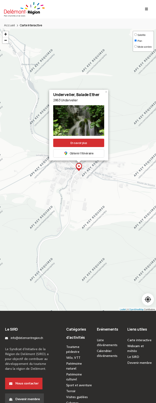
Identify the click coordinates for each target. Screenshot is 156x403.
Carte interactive (139, 340)
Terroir (71, 391)
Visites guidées (77, 397)
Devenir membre (139, 363)
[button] (23, 383)
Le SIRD (133, 357)
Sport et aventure (79, 385)
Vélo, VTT (73, 358)
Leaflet (123, 309)
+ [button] (5, 34)
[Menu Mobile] (146, 9)
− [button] (5, 40)
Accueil (9, 25)
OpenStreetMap (136, 309)
